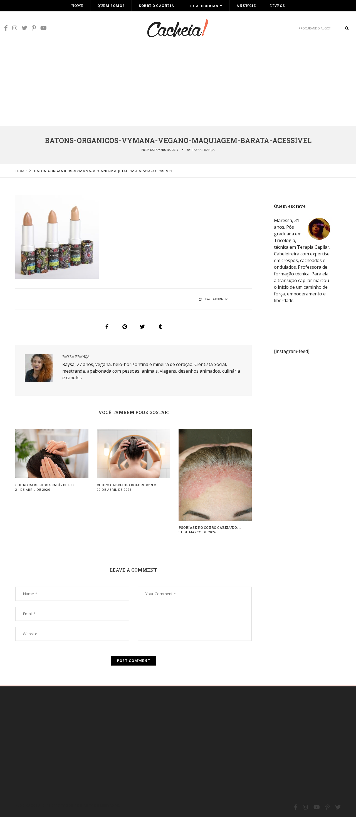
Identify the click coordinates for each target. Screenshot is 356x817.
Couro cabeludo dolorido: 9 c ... (128, 485)
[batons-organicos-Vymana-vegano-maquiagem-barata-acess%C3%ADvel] (106, 326)
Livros (277, 5)
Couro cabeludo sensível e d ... (46, 485)
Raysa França (203, 150)
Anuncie (246, 5)
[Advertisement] (178, 84)
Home (77, 5)
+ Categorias (204, 6)
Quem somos (111, 5)
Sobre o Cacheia (156, 5)
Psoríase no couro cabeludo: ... (210, 527)
